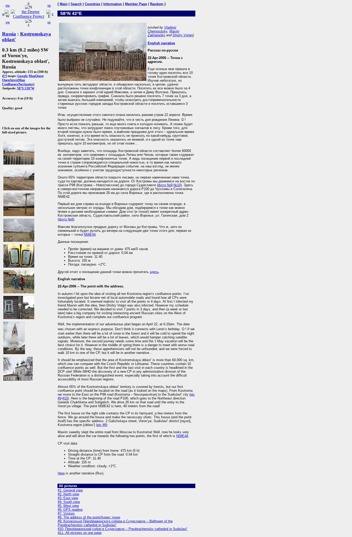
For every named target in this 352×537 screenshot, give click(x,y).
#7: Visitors (66, 513)
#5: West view (68, 506)
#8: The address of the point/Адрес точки (89, 517)
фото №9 (165, 185)
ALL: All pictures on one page (80, 533)
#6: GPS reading (70, 510)
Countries (92, 4)
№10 (177, 185)
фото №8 (66, 219)
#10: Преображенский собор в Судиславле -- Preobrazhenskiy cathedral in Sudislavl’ (122, 529)
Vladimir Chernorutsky (162, 29)
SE (49, 22)
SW (8, 22)
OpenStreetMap (13, 80)
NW (7, 5)
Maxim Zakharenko (163, 33)
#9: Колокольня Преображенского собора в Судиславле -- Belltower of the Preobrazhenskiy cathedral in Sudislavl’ (115, 523)
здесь (154, 272)
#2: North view (68, 494)
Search (76, 4)
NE (49, 5)
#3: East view (68, 498)
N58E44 (90, 234)
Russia (9, 34)
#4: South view (69, 502)
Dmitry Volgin (183, 35)
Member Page (136, 4)
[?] (5, 76)
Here (61, 473)
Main (64, 4)
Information (112, 4)
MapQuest (36, 76)
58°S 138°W (26, 88)
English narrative (161, 43)
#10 (65, 398)
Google (22, 76)
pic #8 (101, 425)
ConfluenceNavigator (17, 84)
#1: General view (70, 490)
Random (156, 4)
